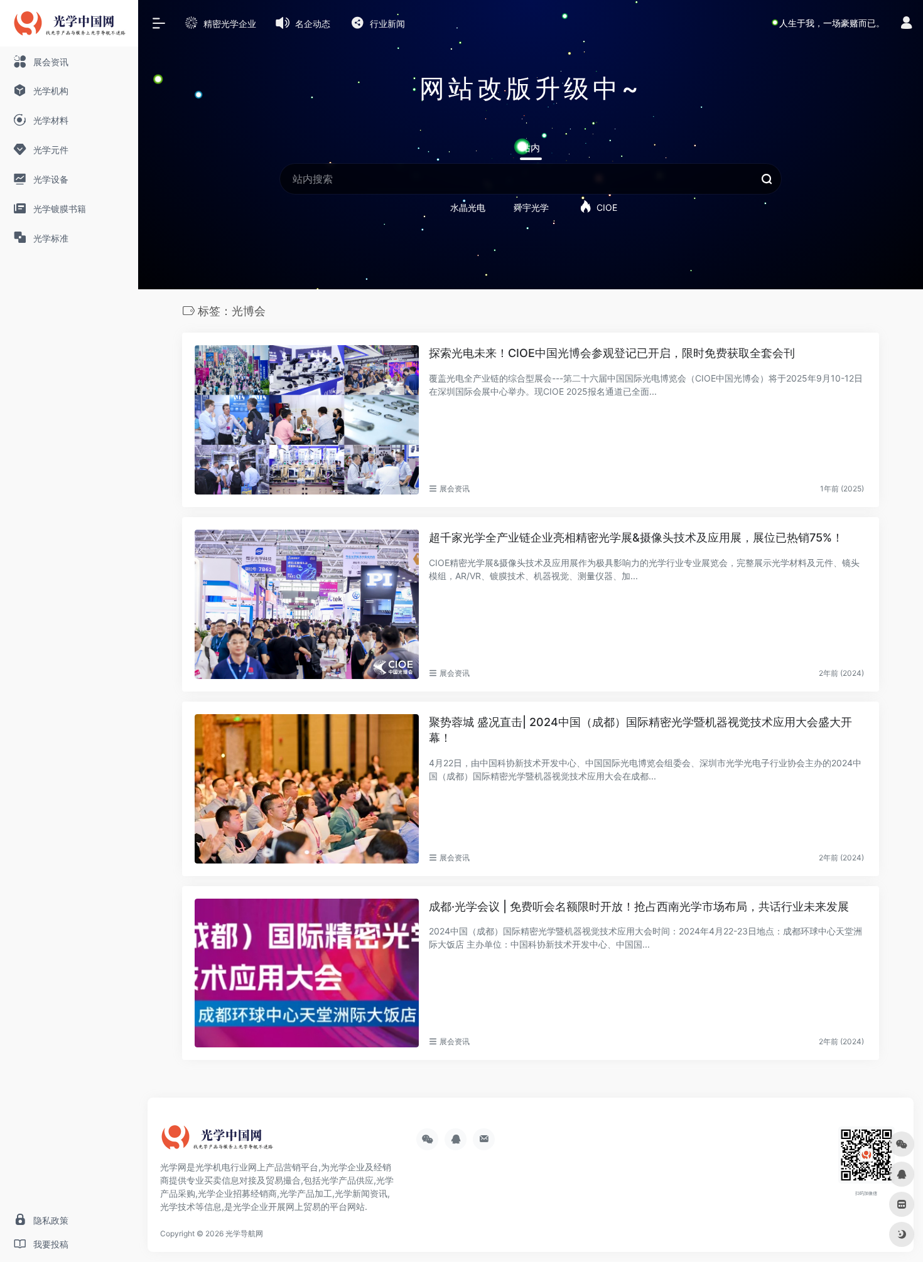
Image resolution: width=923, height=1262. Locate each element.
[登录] (906, 24)
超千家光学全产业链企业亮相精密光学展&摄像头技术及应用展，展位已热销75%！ (636, 537)
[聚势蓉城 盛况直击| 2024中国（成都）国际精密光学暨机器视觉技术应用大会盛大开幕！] (307, 789)
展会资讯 (455, 488)
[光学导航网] (216, 1142)
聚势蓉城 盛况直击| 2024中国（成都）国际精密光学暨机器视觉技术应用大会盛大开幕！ (640, 730)
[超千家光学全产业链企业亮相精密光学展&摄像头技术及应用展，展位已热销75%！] (307, 604)
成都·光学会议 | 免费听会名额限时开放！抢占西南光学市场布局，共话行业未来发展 (639, 906)
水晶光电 (467, 207)
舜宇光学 (531, 207)
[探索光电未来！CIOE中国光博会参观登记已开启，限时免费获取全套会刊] (307, 420)
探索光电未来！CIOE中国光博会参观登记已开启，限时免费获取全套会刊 (612, 353)
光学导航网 (244, 1233)
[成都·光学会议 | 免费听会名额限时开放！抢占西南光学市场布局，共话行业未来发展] (307, 973)
